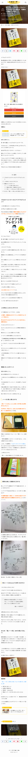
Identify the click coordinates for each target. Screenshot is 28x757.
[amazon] (17, 750)
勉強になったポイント (9, 183)
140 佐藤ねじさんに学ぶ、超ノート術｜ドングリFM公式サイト (17, 711)
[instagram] (12, 750)
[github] (14, 750)
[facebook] (9, 750)
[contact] (18, 750)
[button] (2, 51)
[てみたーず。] (14, 2)
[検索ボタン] (25, 2)
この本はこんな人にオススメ (11, 181)
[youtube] (15, 750)
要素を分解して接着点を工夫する (14, 187)
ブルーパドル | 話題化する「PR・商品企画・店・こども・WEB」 (17, 134)
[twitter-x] (10, 750)
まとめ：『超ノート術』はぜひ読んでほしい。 (15, 191)
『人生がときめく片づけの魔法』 (18, 444)
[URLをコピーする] (25, 51)
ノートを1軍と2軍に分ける (12, 185)
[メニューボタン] (2, 2)
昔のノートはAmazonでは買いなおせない (16, 189)
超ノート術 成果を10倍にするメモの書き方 (13, 104)
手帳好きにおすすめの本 (7, 13)
